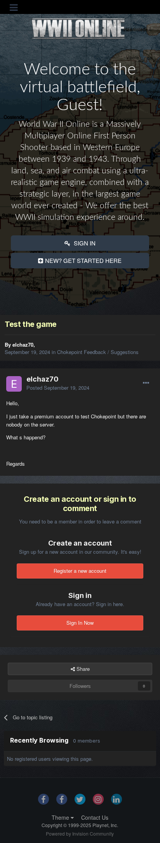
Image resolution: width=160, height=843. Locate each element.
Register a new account (80, 570)
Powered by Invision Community (80, 833)
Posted (57, 387)
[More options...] (146, 383)
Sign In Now (80, 622)
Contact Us (94, 817)
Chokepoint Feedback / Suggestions (98, 352)
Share (82, 668)
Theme (61, 817)
